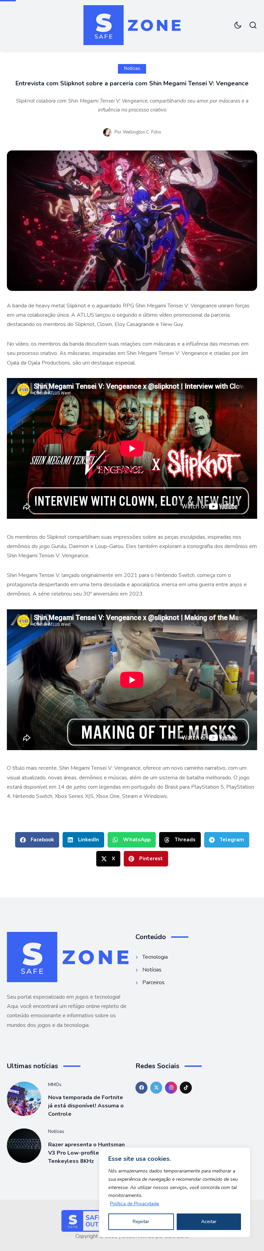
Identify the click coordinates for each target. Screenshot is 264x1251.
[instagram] (171, 1088)
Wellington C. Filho (142, 132)
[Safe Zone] (131, 25)
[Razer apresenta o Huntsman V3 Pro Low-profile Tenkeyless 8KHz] (24, 1145)
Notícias (132, 68)
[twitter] (156, 1088)
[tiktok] (186, 1088)
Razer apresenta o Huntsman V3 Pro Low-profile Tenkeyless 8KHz (86, 1153)
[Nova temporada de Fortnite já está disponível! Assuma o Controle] (24, 1099)
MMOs (55, 1085)
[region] (174, 1192)
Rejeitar (141, 1221)
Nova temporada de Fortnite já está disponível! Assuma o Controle (86, 1106)
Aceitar (209, 1221)
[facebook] (141, 1088)
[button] (37, 840)
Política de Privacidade (134, 1203)
